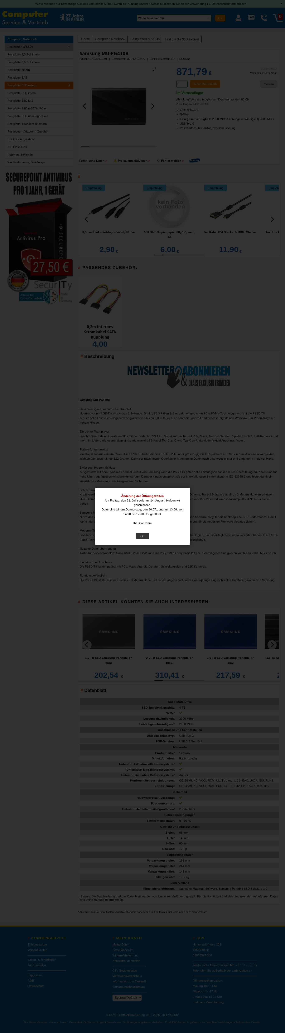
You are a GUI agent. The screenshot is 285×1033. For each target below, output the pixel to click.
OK (142, 536)
